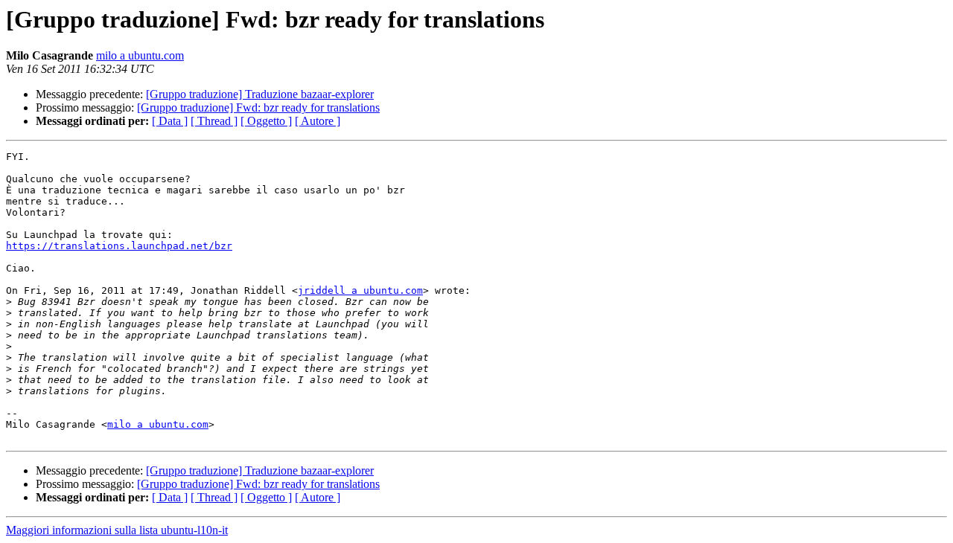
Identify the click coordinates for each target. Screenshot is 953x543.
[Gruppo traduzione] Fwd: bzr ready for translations (258, 107)
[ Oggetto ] (266, 121)
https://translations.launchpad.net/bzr (119, 245)
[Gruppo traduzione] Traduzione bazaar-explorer (260, 94)
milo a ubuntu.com (140, 55)
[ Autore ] (317, 121)
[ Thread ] (214, 121)
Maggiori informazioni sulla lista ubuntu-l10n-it (117, 530)
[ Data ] (170, 121)
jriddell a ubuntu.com (360, 290)
